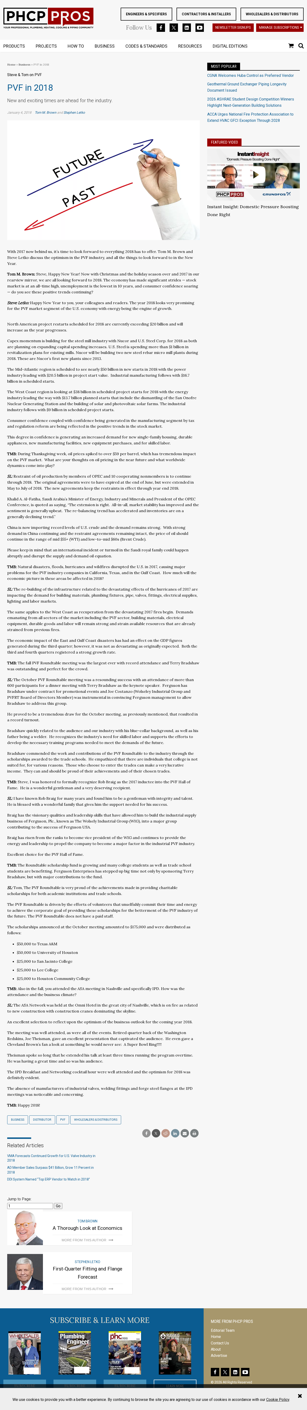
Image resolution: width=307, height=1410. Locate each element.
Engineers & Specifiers (146, 14)
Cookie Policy (277, 1399)
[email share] (185, 1133)
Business (24, 64)
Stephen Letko (74, 112)
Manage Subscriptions (279, 27)
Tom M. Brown (45, 112)
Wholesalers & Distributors (272, 14)
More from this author (84, 1240)
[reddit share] (165, 1133)
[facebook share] (146, 1133)
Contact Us (220, 1343)
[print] (194, 1133)
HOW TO (76, 46)
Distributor (42, 1119)
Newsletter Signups (233, 27)
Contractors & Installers (206, 14)
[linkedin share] (175, 1133)
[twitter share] (156, 1133)
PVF (62, 1119)
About (216, 1349)
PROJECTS (46, 46)
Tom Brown (87, 1221)
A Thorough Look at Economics (87, 1228)
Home (11, 64)
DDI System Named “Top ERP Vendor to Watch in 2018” (48, 1179)
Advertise (219, 1355)
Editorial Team (223, 1330)
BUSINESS (105, 46)
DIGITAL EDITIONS (230, 46)
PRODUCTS (14, 46)
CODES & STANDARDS (146, 46)
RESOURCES (190, 46)
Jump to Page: (19, 1199)
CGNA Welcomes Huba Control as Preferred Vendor (250, 75)
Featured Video (224, 142)
